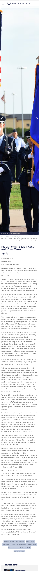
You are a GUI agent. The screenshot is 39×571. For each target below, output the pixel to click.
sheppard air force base (9, 541)
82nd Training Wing (20, 541)
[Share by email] (7, 253)
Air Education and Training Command (18, 545)
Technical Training (32, 545)
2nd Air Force (6, 545)
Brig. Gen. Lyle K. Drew (13, 548)
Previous (2, 118)
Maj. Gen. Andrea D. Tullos (25, 548)
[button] (3, 4)
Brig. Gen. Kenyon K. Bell (19, 551)
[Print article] (3, 253)
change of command (30, 541)
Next (37, 118)
